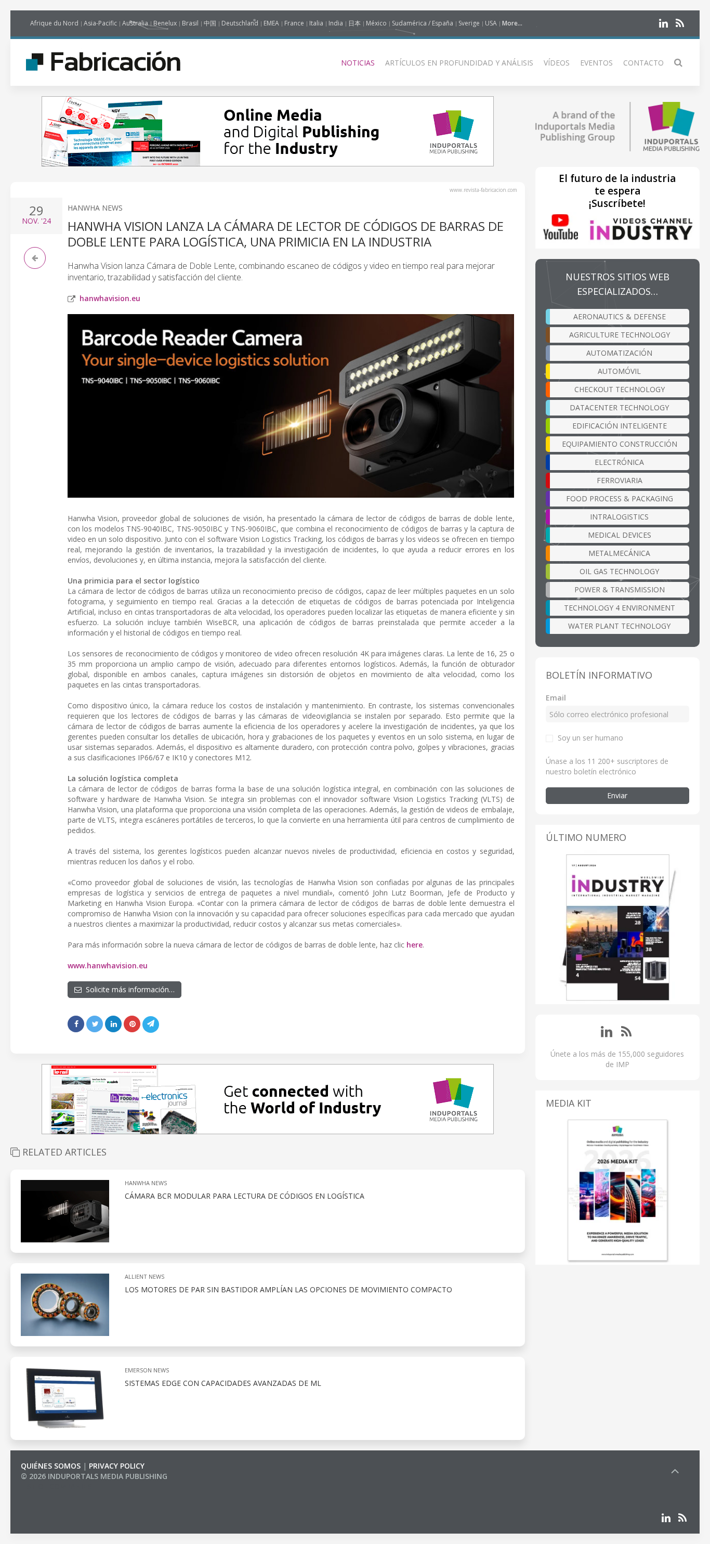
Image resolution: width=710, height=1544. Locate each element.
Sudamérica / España (422, 23)
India (335, 23)
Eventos (596, 63)
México (376, 23)
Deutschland (239, 23)
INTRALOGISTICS (619, 517)
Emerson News (147, 1370)
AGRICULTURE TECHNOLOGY (619, 335)
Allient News (144, 1276)
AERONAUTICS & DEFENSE (619, 316)
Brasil (190, 23)
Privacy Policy (116, 1466)
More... (512, 23)
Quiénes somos (51, 1466)
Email (556, 698)
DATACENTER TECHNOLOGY (619, 407)
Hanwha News (95, 208)
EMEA (271, 23)
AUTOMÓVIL (619, 371)
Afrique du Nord (54, 23)
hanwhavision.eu (110, 298)
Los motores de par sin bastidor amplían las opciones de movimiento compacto (288, 1289)
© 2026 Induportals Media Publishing (94, 1476)
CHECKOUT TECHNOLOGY (619, 389)
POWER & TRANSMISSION (619, 589)
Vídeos (557, 63)
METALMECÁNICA (619, 553)
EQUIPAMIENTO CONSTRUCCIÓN (619, 444)
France (294, 23)
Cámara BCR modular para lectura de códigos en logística (244, 1196)
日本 (354, 23)
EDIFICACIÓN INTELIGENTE (619, 426)
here (414, 945)
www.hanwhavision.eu (108, 965)
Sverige (469, 23)
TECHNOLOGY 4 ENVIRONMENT (619, 608)
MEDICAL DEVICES (619, 535)
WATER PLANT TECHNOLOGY (619, 626)
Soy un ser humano (590, 738)
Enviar (617, 795)
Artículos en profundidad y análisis (459, 63)
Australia (135, 23)
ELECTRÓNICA (619, 462)
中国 (210, 23)
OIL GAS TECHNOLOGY (619, 571)
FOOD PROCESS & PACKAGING (619, 498)
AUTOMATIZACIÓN (619, 353)
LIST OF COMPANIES (56, 1486)
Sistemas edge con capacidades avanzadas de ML (223, 1383)
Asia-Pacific (100, 23)
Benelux (165, 23)
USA (491, 23)
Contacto (643, 63)
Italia (316, 23)
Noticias (358, 63)
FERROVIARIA (619, 480)
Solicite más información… (128, 989)
